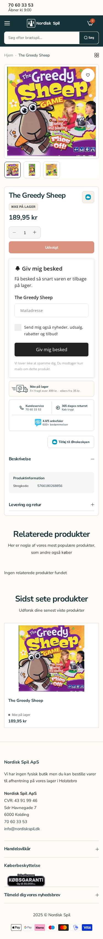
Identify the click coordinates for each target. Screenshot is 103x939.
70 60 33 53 (15, 821)
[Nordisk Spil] (50, 23)
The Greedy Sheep (25, 700)
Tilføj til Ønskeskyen (74, 442)
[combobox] (41, 38)
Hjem (8, 55)
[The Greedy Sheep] (51, 658)
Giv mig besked (51, 350)
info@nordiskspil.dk (22, 829)
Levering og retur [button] (25, 505)
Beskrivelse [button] (20, 459)
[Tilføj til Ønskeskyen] (88, 197)
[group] (51, 111)
